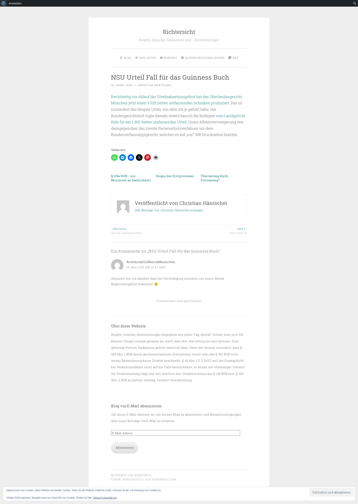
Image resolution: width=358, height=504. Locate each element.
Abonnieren (125, 447)
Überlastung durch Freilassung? (214, 178)
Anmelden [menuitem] (15, 3)
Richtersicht (179, 31)
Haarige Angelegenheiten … (127, 230)
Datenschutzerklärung (105, 497)
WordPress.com (164, 479)
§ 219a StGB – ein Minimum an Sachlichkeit (131, 178)
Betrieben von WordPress (131, 475)
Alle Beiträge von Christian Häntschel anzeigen (169, 210)
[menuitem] (3, 3)
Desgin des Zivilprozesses (175, 176)
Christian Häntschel (154, 85)
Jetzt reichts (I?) (238, 230)
